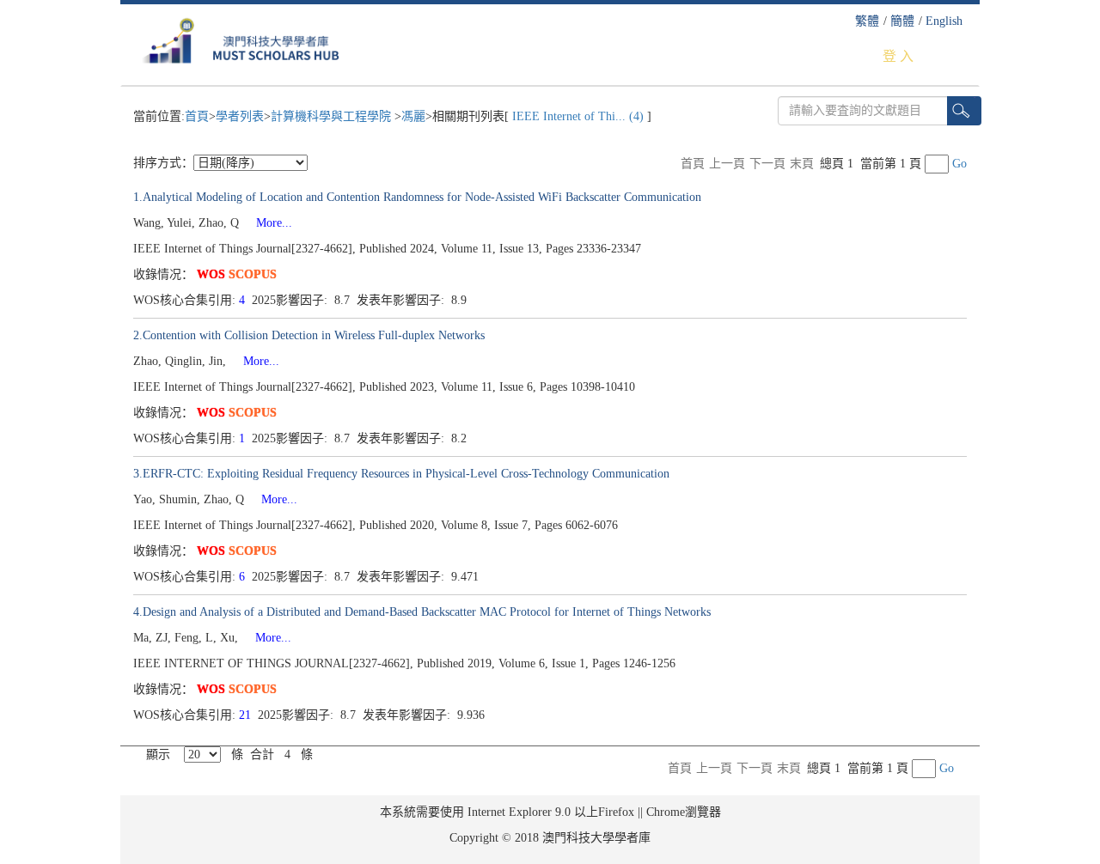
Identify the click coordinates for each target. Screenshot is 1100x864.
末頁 (802, 163)
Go (959, 163)
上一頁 (727, 163)
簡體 (902, 21)
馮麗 (413, 116)
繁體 (867, 21)
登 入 (898, 56)
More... (267, 222)
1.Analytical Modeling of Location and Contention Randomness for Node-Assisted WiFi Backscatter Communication (417, 197)
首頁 (197, 116)
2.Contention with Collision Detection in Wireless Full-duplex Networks (309, 335)
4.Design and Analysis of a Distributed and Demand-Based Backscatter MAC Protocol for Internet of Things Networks (422, 611)
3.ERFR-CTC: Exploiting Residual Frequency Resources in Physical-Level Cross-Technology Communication (401, 473)
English (944, 21)
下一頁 (767, 163)
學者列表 (240, 116)
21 (246, 715)
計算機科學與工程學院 (332, 116)
